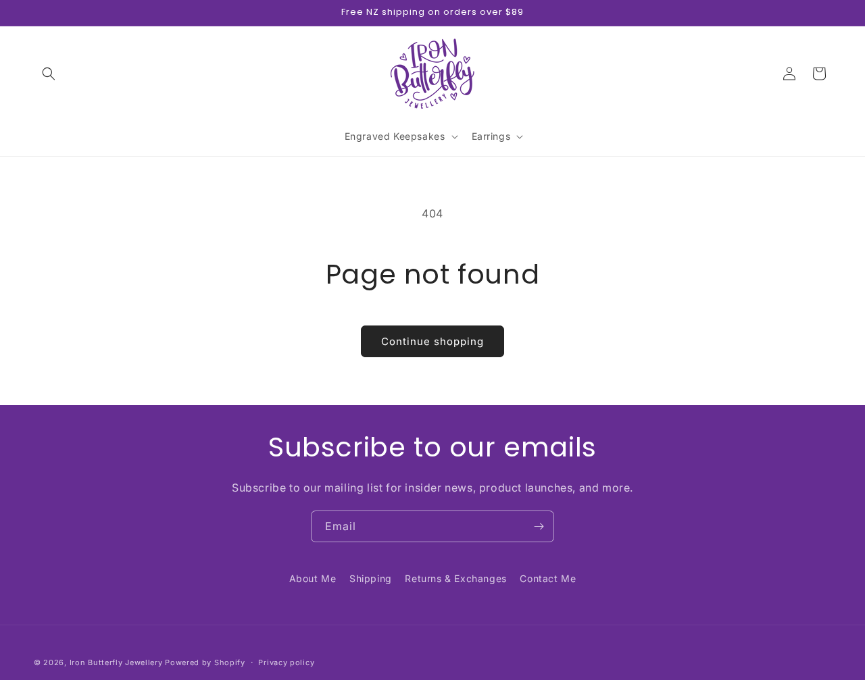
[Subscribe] (538, 526)
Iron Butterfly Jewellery (116, 662)
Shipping (370, 578)
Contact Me (548, 578)
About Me (313, 578)
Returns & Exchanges (455, 578)
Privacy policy (286, 661)
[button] (49, 73)
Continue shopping (432, 341)
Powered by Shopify (205, 662)
